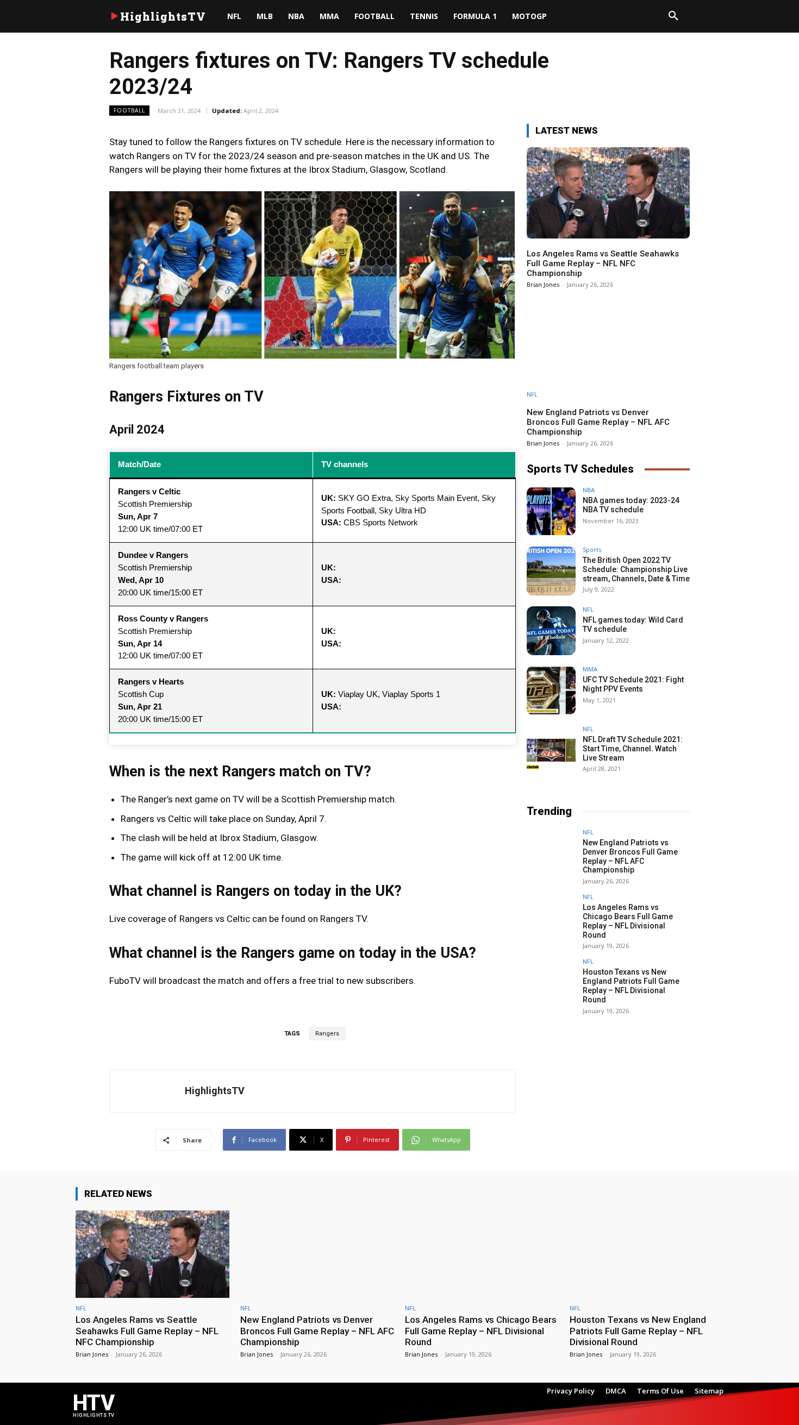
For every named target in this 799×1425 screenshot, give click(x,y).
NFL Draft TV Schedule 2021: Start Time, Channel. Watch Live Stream (633, 748)
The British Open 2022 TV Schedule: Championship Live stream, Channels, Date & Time (636, 569)
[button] (673, 16)
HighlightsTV (215, 1090)
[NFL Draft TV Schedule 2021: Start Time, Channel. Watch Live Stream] (551, 750)
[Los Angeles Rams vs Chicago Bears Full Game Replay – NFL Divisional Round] (551, 918)
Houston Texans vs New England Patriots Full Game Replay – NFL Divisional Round (631, 985)
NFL (532, 235)
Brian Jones (543, 284)
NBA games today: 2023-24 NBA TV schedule (631, 505)
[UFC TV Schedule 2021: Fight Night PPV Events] (551, 690)
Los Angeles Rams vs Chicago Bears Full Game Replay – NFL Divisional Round (628, 921)
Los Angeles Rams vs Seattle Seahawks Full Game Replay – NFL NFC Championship (603, 263)
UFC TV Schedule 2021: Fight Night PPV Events (633, 684)
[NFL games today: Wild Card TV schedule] (551, 630)
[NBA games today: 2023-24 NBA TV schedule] (551, 511)
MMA (590, 669)
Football (129, 110)
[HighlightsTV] (147, 1091)
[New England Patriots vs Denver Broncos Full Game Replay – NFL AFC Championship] (608, 351)
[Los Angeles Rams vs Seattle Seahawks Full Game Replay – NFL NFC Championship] (608, 192)
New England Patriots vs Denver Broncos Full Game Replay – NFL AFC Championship (598, 422)
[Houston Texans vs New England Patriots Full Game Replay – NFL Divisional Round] (551, 982)
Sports (592, 550)
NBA (589, 490)
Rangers (327, 1033)
